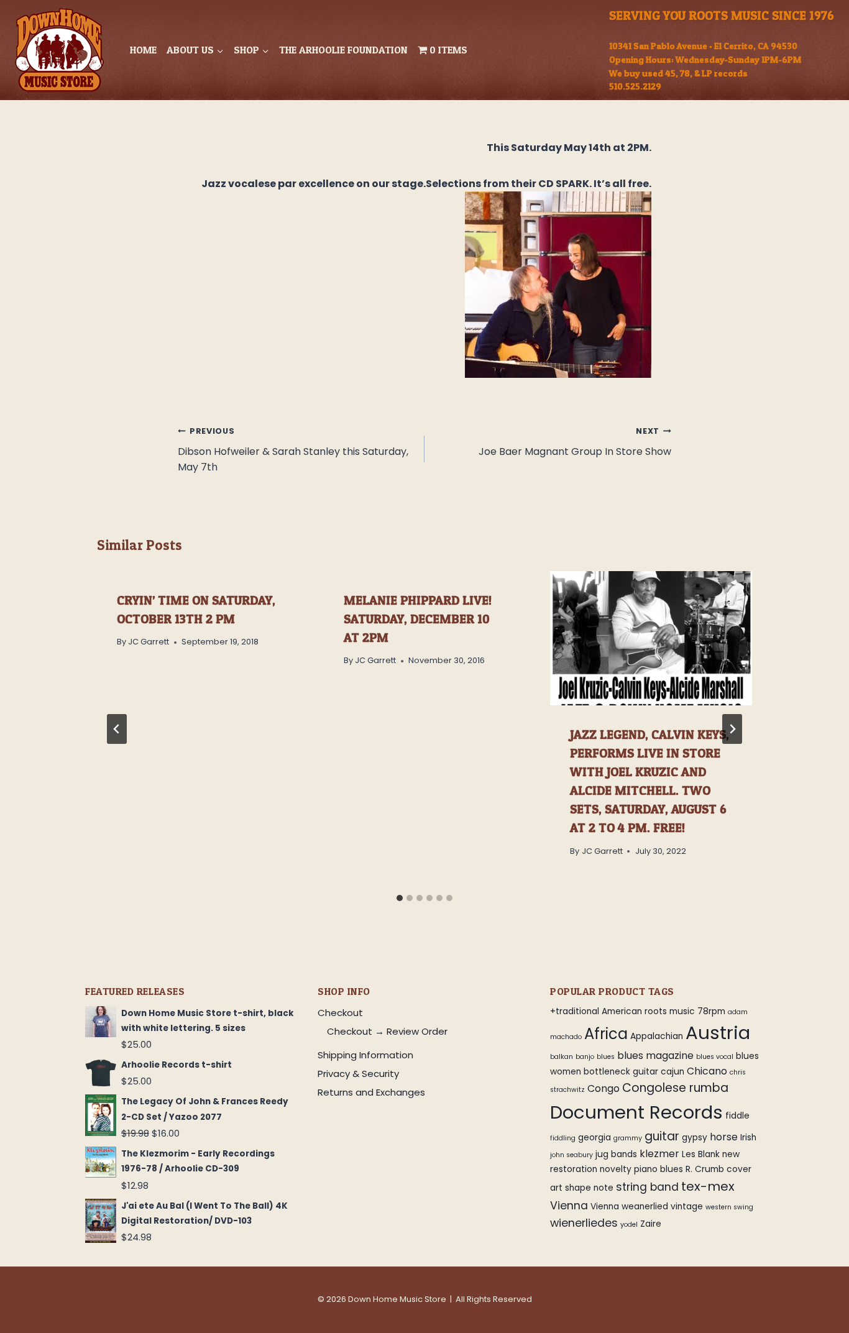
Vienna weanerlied (629, 1206)
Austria (718, 1032)
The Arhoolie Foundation (343, 50)
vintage (687, 1206)
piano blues (658, 1169)
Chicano (707, 1071)
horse (724, 1137)
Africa (606, 1034)
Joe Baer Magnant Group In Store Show (575, 442)
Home (143, 50)
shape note (589, 1188)
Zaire (650, 1224)
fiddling (563, 1138)
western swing (729, 1207)
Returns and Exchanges (371, 1092)
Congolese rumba (675, 1087)
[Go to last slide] (117, 729)
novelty (615, 1169)
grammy (627, 1138)
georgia (594, 1137)
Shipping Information (365, 1054)
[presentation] (651, 638)
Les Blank (701, 1154)
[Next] (732, 729)
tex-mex (708, 1186)
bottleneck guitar (621, 1072)
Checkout (340, 1012)
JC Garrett (148, 641)
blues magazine (655, 1055)
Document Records (636, 1112)
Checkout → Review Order (387, 1031)
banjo (585, 1056)
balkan (561, 1056)
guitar (662, 1136)
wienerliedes (584, 1223)
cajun (672, 1072)
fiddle (737, 1116)
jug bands (616, 1154)
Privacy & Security (358, 1073)
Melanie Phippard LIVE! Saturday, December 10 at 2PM (418, 619)
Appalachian (656, 1036)
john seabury (571, 1155)
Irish (748, 1137)
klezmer (659, 1154)
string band (647, 1187)
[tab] (400, 898)
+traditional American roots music (622, 1011)
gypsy (694, 1137)
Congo (603, 1088)
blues (606, 1056)
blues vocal (714, 1056)
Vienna (569, 1205)
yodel (629, 1224)
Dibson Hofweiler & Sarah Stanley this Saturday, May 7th (293, 450)
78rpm (711, 1011)
